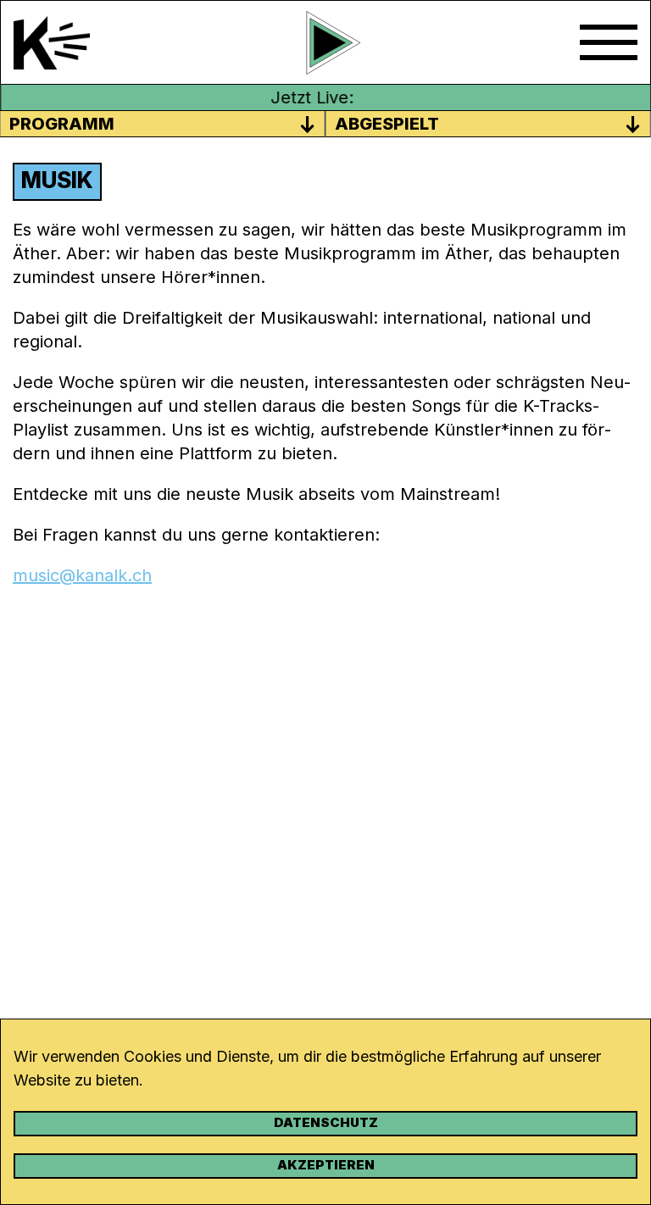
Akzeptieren (326, 1165)
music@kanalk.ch (82, 575)
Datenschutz (326, 1122)
